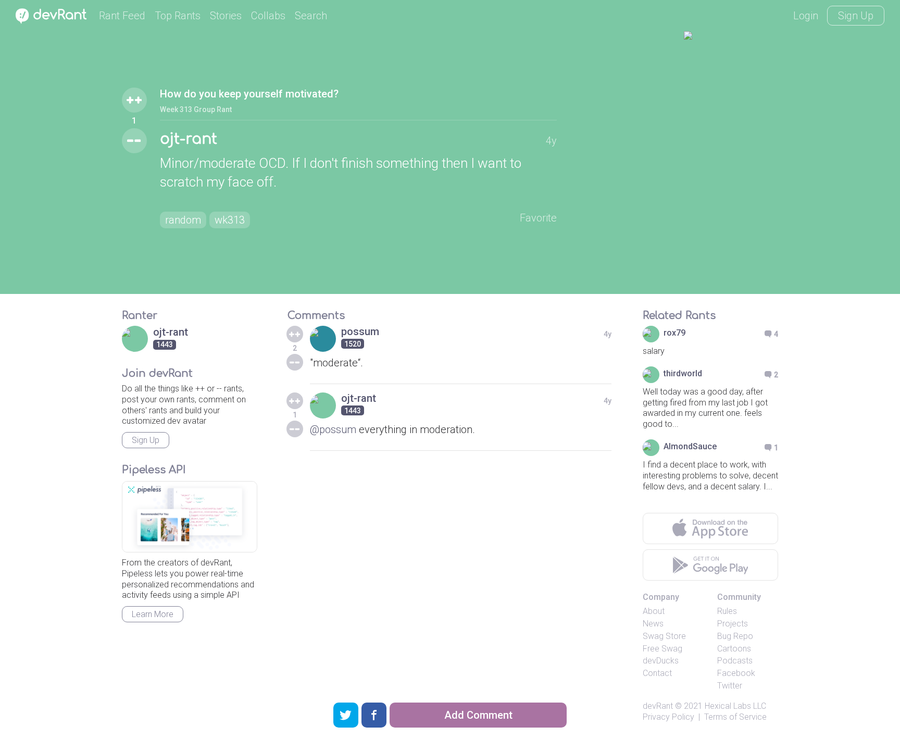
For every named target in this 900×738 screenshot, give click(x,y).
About (654, 611)
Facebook (736, 673)
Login (805, 15)
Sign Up (855, 15)
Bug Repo (735, 636)
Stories (226, 15)
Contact (657, 673)
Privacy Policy (668, 717)
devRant (658, 706)
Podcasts (735, 661)
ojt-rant (188, 139)
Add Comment (478, 715)
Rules (727, 611)
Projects (732, 624)
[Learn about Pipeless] (189, 516)
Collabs (268, 15)
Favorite (538, 218)
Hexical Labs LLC (735, 706)
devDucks (661, 661)
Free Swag (662, 649)
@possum (333, 429)
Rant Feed (122, 15)
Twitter (729, 686)
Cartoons (734, 649)
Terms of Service (735, 717)
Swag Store (664, 636)
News (653, 624)
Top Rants (178, 15)
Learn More (152, 614)
